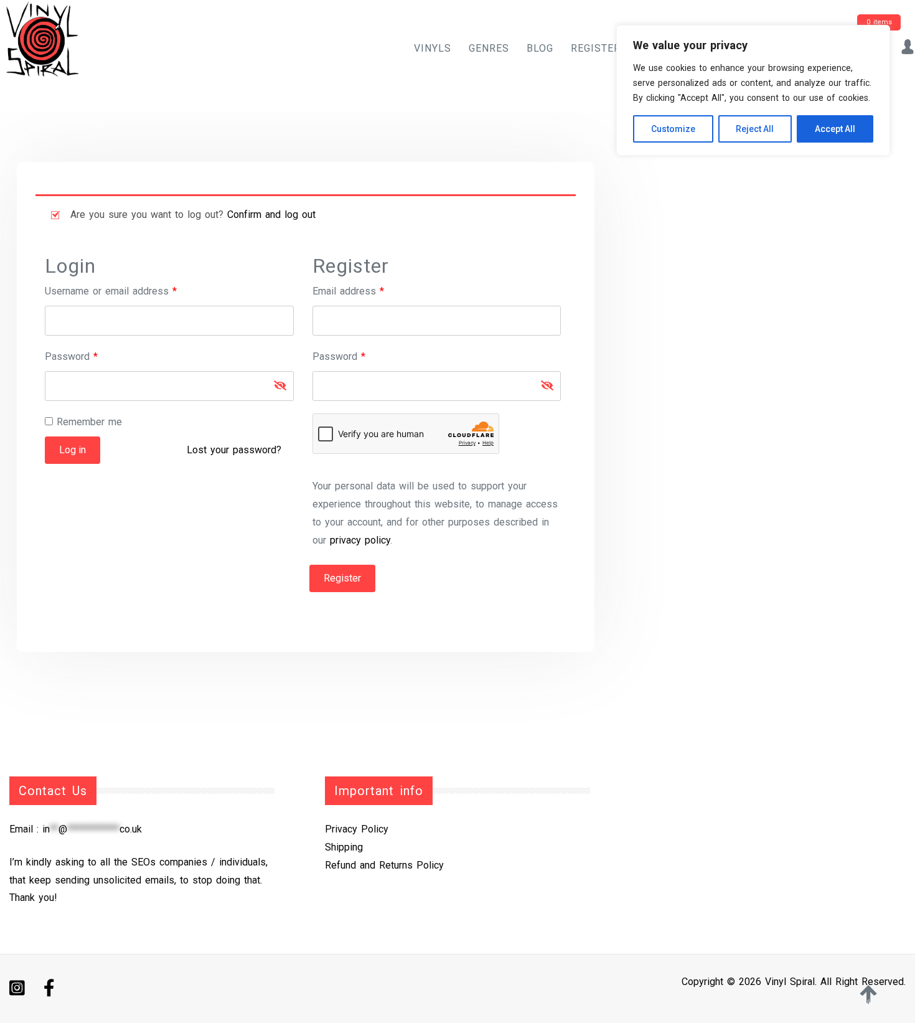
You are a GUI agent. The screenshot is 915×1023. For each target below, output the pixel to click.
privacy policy (360, 540)
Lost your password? (234, 450)
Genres (489, 48)
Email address (367, 291)
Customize (673, 129)
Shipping (344, 847)
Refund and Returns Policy (384, 865)
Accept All (835, 129)
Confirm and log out (271, 214)
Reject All (755, 129)
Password (90, 356)
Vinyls (432, 48)
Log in (72, 450)
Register (596, 48)
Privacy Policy (356, 829)
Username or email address (130, 291)
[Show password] (280, 386)
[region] (753, 90)
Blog (540, 48)
